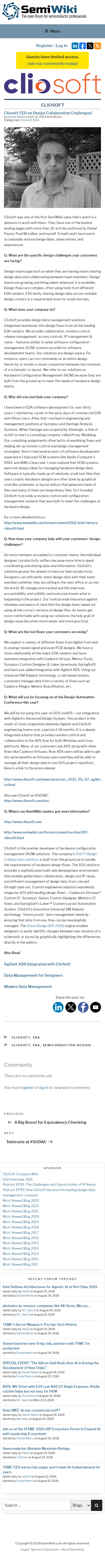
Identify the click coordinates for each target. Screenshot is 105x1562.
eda (36, 1045)
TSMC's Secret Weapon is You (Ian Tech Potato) (40, 1325)
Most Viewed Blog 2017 (20, 1233)
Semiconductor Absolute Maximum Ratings (36, 1449)
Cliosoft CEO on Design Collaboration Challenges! (48, 113)
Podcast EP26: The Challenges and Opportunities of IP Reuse (49, 1185)
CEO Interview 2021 (18, 1179)
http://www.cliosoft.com (23, 822)
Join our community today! (52, 63)
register (27, 1087)
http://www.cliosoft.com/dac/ (27, 801)
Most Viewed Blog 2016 (21, 1238)
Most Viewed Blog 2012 (20, 1259)
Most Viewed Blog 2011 (20, 1264)
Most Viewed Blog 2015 (21, 1243)
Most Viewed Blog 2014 (21, 1248)
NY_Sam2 (28, 1310)
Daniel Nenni (16, 117)
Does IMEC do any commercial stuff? (31, 1410)
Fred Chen (28, 1396)
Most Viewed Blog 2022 (21, 1206)
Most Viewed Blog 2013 (21, 1254)
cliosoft (21, 1045)
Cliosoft (26, 120)
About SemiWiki (72, 1549)
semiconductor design (67, 1045)
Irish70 (26, 1476)
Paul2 (25, 1291)
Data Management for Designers (33, 975)
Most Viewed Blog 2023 (21, 1201)
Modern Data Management (28, 986)
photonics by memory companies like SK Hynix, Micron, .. (46, 1306)
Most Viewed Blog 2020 (21, 1217)
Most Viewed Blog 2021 (20, 1211)
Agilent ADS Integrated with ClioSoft (37, 964)
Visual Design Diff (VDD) (45, 926)
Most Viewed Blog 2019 (21, 1222)
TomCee (21, 1457)
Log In (62, 45)
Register (44, 45)
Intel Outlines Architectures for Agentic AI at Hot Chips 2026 (50, 1287)
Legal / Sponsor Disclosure (40, 1549)
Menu (55, 31)
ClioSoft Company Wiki (20, 1174)
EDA (36, 120)
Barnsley (22, 1419)
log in (43, 1087)
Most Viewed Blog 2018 (21, 1227)
